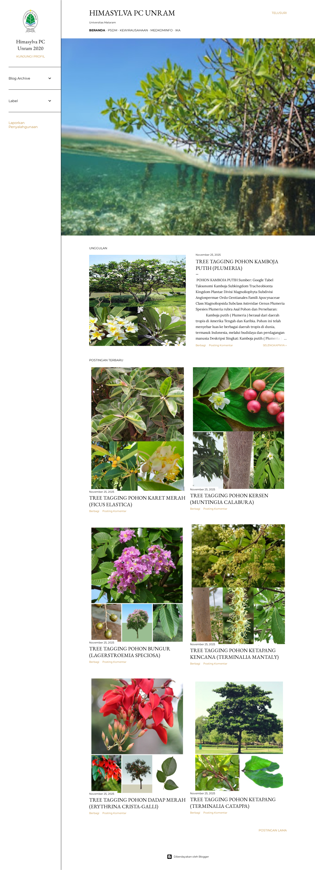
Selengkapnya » (275, 345)
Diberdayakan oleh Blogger (191, 856)
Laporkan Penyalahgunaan (23, 125)
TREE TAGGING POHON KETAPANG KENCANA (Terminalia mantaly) (234, 653)
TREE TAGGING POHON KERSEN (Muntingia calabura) (229, 498)
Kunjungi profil (30, 56)
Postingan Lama (273, 830)
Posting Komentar (221, 345)
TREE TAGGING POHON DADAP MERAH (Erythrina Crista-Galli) (137, 803)
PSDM (112, 30)
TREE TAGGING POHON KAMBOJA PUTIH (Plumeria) (237, 264)
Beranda (97, 30)
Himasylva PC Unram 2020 (30, 44)
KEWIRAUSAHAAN (134, 30)
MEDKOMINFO (161, 30)
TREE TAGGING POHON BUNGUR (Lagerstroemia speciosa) (129, 652)
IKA (177, 30)
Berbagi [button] (201, 345)
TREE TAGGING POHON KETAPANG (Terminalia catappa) (233, 802)
